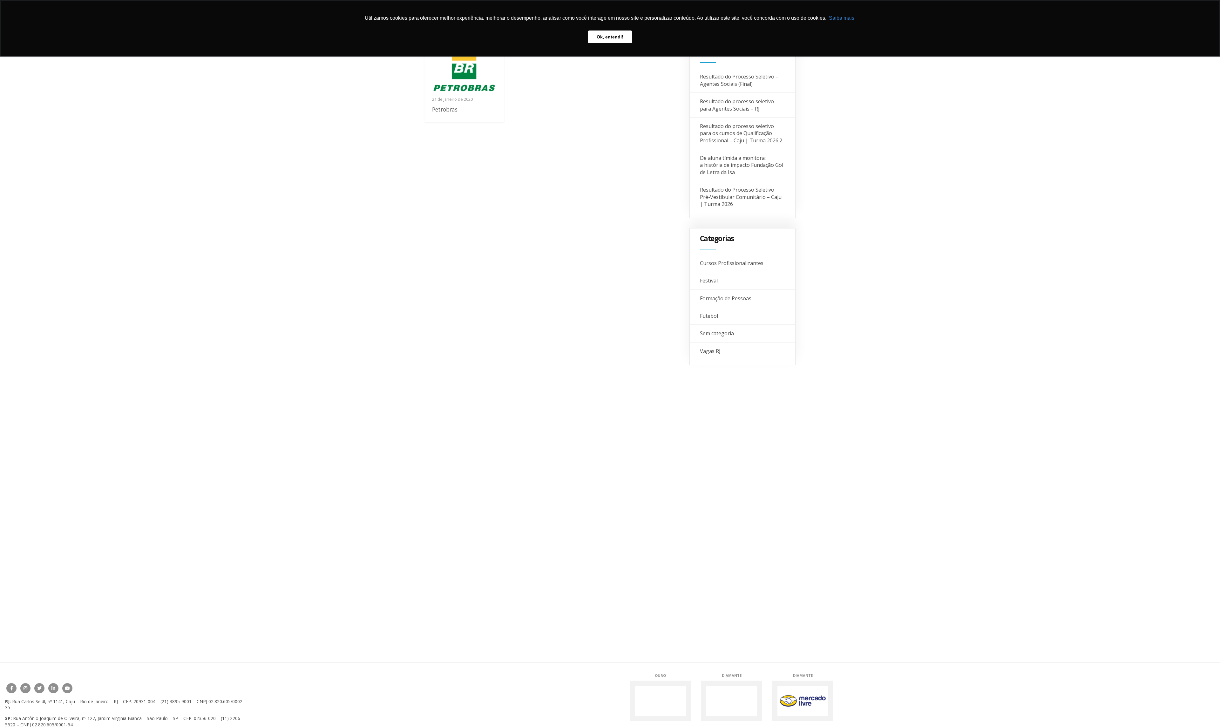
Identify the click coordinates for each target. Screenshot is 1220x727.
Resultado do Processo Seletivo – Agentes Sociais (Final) (739, 80)
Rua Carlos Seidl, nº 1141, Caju (43, 701)
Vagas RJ (710, 351)
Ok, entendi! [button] (610, 36)
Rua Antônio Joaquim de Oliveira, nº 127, (54, 718)
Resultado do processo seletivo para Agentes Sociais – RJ (737, 105)
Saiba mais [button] (841, 18)
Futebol (709, 315)
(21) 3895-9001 (176, 701)
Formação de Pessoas (725, 298)
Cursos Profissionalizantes (731, 263)
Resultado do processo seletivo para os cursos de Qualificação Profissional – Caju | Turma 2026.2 (741, 133)
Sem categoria (717, 333)
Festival (709, 280)
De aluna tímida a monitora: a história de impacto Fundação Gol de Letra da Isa (741, 165)
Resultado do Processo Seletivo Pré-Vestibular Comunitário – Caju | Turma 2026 (741, 196)
